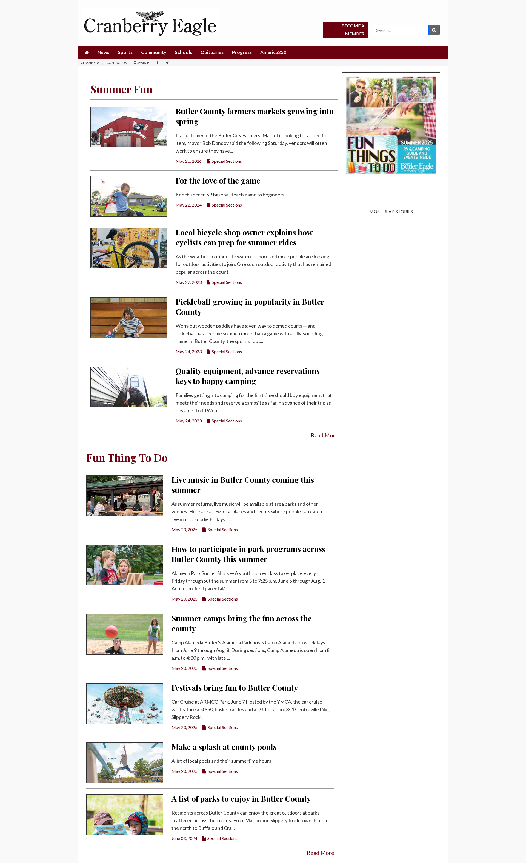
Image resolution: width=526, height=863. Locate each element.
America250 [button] (273, 52)
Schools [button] (183, 52)
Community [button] (153, 52)
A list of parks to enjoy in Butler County (241, 798)
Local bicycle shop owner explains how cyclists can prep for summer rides (244, 237)
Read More (324, 435)
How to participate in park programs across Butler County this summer (248, 554)
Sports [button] (125, 52)
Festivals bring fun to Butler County (234, 687)
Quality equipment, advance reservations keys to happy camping (248, 376)
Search (143, 63)
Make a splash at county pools (223, 747)
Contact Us (117, 63)
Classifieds (90, 63)
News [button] (103, 52)
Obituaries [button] (212, 52)
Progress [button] (242, 52)
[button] (86, 52)
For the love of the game (218, 180)
